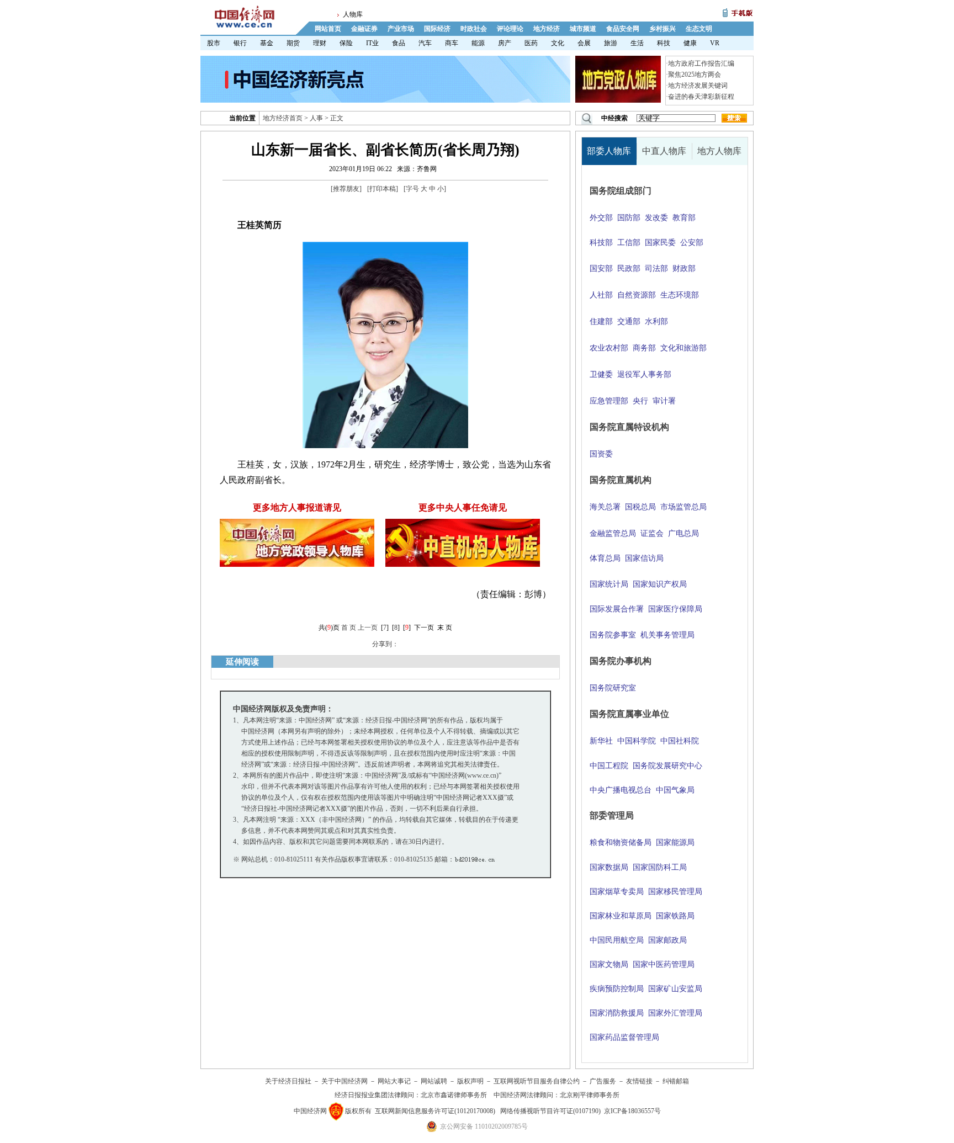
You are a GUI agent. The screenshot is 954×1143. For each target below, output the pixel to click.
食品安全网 (622, 29)
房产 (504, 43)
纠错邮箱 (675, 1081)
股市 (213, 43)
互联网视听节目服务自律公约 (537, 1081)
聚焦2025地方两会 (694, 74)
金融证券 (364, 29)
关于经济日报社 (288, 1081)
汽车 (425, 43)
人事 (316, 118)
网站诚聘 (434, 1081)
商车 (451, 43)
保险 (346, 43)
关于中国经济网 (344, 1081)
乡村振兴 (662, 29)
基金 (266, 43)
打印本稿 (382, 189)
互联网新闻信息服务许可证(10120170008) (435, 1111)
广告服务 (603, 1081)
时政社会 (473, 29)
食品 (398, 43)
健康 (690, 43)
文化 (557, 43)
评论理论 (510, 29)
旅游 (610, 43)
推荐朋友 (346, 189)
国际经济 (437, 29)
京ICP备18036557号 (632, 1111)
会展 (584, 43)
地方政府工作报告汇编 (701, 63)
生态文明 (699, 29)
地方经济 (546, 29)
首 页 (348, 627)
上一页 (368, 627)
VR (714, 43)
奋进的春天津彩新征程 (701, 96)
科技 (663, 43)
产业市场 (401, 29)
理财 (319, 43)
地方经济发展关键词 (698, 85)
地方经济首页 (283, 118)
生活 (637, 43)
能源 (478, 43)
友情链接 (639, 1081)
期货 (293, 43)
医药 (531, 43)
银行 (240, 43)
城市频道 (583, 29)
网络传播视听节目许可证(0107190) (550, 1111)
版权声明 (470, 1081)
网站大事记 (394, 1081)
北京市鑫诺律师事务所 (454, 1095)
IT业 (372, 43)
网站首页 (328, 29)
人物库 (353, 14)
